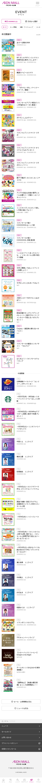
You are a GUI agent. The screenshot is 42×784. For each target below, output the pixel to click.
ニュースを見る (22, 708)
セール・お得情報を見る (23, 702)
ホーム (6, 721)
